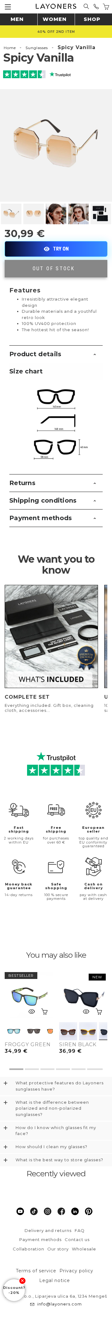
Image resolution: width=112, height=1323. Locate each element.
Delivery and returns (48, 1230)
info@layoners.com (59, 1303)
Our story (58, 1248)
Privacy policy (76, 1271)
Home (10, 47)
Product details (35, 354)
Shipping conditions (43, 500)
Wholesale (84, 1248)
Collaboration (28, 1248)
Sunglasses (37, 47)
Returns (22, 483)
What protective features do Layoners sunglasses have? (60, 1086)
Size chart (26, 371)
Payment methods (40, 518)
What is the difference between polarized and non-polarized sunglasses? (52, 1108)
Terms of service (36, 1271)
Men (17, 19)
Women (55, 19)
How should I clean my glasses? (51, 1146)
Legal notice (54, 1280)
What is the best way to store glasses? (59, 1159)
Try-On (56, 249)
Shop (92, 19)
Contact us (77, 1239)
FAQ (80, 1230)
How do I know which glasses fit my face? (56, 1130)
